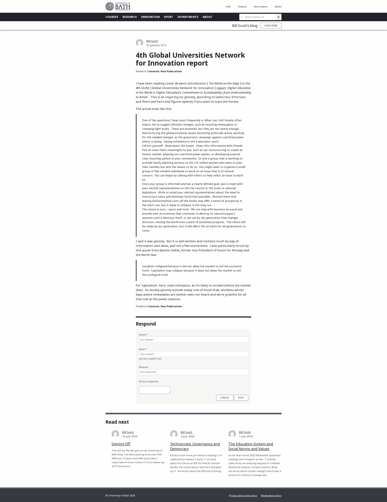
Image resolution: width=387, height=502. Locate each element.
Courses (112, 17)
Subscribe (271, 25)
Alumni (278, 6)
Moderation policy (271, 495)
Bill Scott (152, 41)
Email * (143, 349)
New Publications (171, 71)
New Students (261, 6)
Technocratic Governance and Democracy (195, 446)
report (221, 88)
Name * (143, 334)
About (207, 17)
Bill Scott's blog (244, 25)
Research (129, 17)
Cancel (224, 397)
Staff (228, 6)
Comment (153, 71)
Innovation (150, 17)
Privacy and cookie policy (243, 495)
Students (242, 6)
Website (143, 367)
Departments (187, 17)
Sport (168, 17)
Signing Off (121, 443)
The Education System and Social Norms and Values (250, 446)
